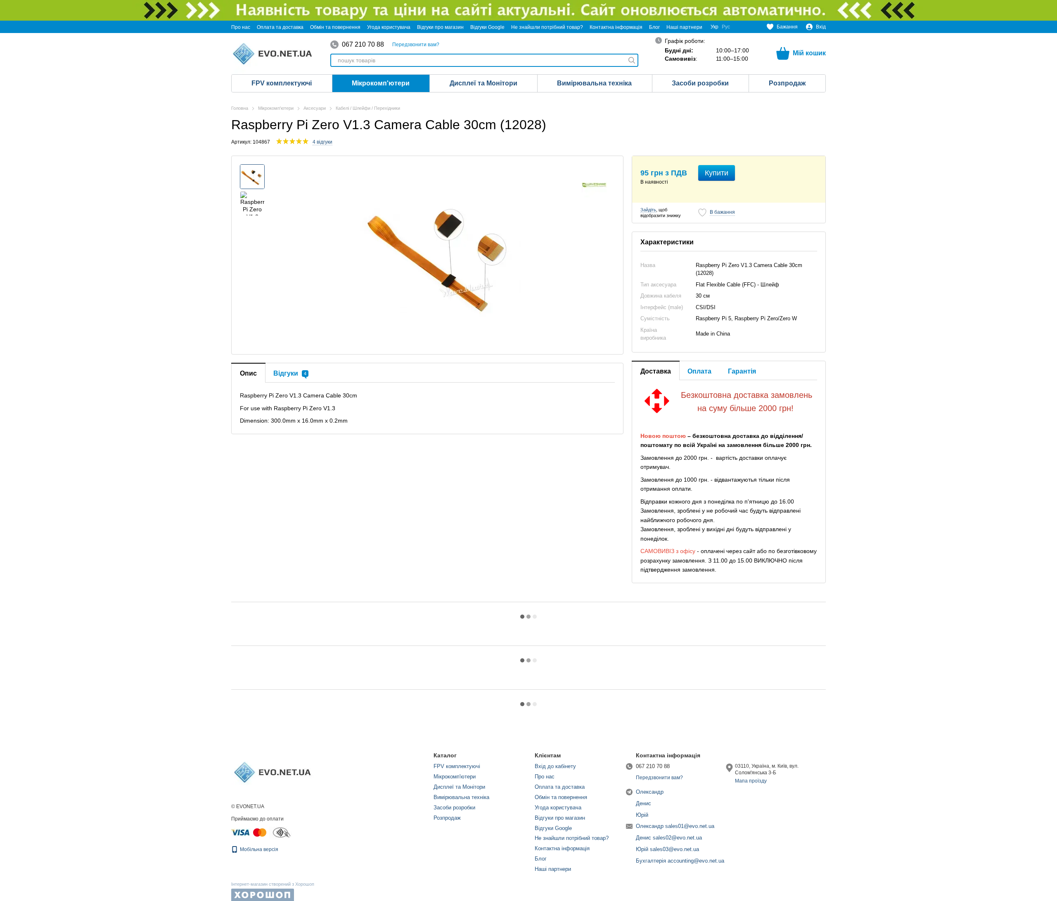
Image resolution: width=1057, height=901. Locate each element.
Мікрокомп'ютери (381, 83)
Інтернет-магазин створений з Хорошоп (272, 884)
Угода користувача (388, 27)
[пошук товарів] (631, 60)
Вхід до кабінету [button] (555, 766)
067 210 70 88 (363, 44)
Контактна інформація (616, 27)
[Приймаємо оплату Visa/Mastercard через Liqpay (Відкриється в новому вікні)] (249, 832)
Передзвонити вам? (415, 44)
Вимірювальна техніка (594, 83)
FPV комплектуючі (281, 83)
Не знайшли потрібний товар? (547, 27)
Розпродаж (787, 83)
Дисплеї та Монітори (483, 83)
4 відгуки (322, 142)
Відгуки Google (487, 27)
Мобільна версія (258, 849)
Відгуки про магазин (440, 27)
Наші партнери (684, 27)
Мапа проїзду (751, 781)
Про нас (240, 27)
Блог (654, 27)
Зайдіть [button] (648, 209)
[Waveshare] (594, 184)
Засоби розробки (700, 83)
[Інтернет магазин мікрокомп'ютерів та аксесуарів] (272, 772)
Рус (726, 26)
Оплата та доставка (280, 27)
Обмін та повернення (335, 27)
